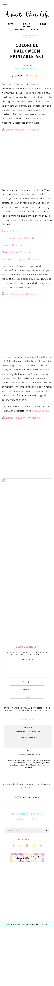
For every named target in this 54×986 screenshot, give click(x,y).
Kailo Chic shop (40, 410)
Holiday (34, 68)
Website (27, 697)
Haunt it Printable (12, 245)
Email (27, 689)
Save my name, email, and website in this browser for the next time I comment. (27, 709)
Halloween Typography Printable (20, 259)
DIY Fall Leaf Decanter (25, 797)
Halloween (21, 68)
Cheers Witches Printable (16, 252)
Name (27, 682)
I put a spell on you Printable (18, 238)
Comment (27, 659)
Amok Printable (10, 231)
